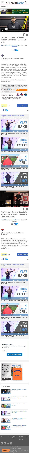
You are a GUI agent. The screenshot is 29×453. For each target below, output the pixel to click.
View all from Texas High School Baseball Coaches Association (15, 117)
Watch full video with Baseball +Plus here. (10, 45)
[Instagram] (8, 443)
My (4, 106)
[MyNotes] (27, 34)
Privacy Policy (14, 437)
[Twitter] (17, 50)
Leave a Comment (23, 106)
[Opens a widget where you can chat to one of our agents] (5, 450)
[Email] (12, 50)
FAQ (8, 436)
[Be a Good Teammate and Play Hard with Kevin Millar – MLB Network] (14, 125)
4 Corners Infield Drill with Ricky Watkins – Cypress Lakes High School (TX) (14, 169)
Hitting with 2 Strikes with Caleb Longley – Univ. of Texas (14, 151)
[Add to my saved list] (24, 34)
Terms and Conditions (14, 448)
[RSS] (11, 443)
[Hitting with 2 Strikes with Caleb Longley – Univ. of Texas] (14, 144)
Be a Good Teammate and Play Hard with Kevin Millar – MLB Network (14, 134)
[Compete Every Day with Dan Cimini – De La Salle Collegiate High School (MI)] (14, 179)
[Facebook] (15, 50)
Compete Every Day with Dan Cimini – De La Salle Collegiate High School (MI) (12, 187)
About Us (2, 437)
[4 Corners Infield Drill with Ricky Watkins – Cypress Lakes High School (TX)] (14, 161)
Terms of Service (21, 438)
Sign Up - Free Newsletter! (14, 354)
